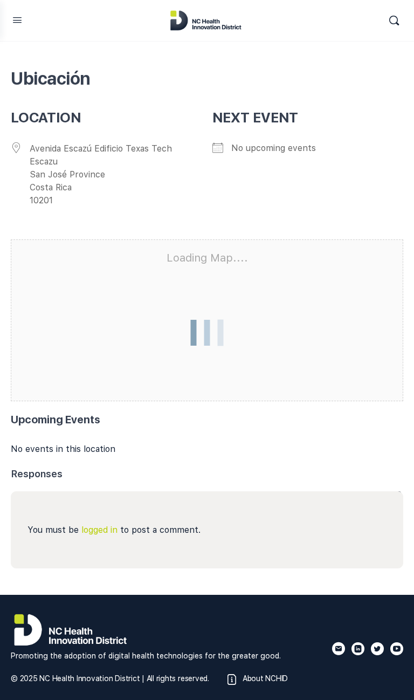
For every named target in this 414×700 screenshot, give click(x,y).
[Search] (394, 20)
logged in (99, 530)
